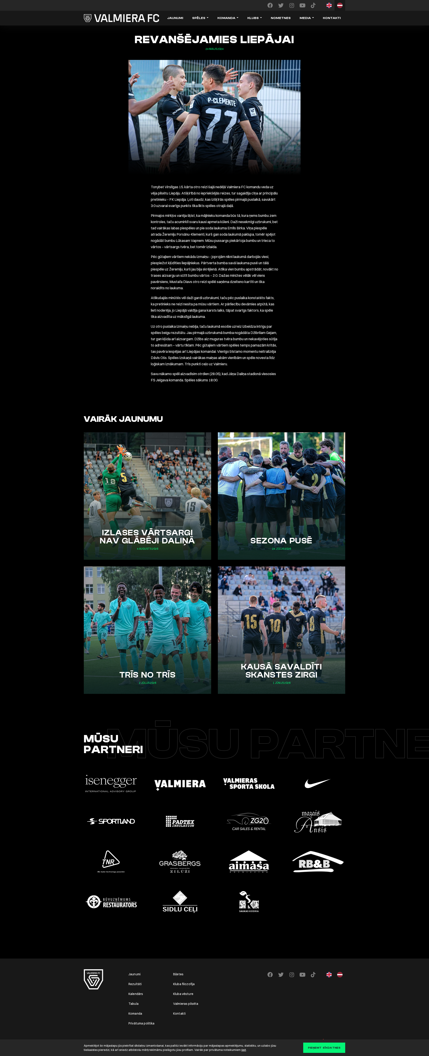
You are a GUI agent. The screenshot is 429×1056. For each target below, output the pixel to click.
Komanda (226, 18)
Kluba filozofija (184, 984)
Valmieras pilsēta (185, 1004)
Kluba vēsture (183, 994)
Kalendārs (135, 994)
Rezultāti (135, 984)
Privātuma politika (141, 1023)
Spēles (198, 18)
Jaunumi (175, 18)
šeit (243, 1050)
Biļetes (178, 974)
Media (305, 18)
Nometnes (281, 18)
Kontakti (332, 18)
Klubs (253, 18)
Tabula (133, 1004)
